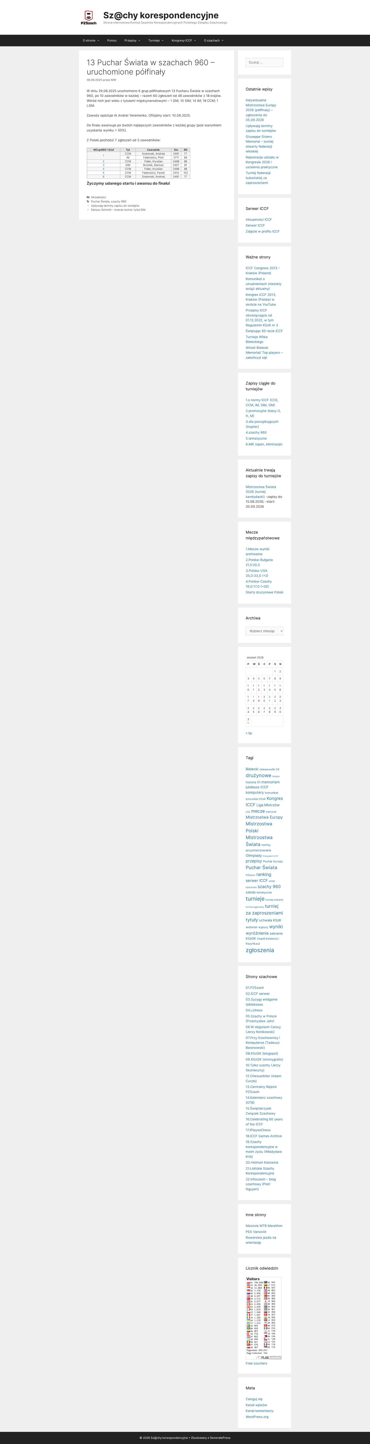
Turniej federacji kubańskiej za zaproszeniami (258, 178)
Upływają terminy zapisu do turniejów (115, 205)
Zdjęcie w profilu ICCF (263, 231)
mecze (258, 811)
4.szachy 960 (256, 432)
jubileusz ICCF (257, 787)
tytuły (252, 920)
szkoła (251, 892)
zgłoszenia (260, 950)
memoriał (271, 811)
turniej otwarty (274, 899)
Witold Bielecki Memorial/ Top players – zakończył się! (264, 353)
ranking (263, 874)
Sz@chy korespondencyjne (161, 15)
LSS (248, 811)
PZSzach (250, 875)
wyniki (276, 926)
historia (251, 782)
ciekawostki (267, 769)
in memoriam (268, 782)
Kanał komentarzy (259, 1411)
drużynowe (258, 775)
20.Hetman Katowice (262, 1162)
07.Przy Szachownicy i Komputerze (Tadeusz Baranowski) (263, 1043)
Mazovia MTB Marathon (264, 1226)
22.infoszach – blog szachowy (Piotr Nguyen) (261, 1184)
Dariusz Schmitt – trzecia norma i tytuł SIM (118, 209)
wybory (263, 927)
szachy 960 (118, 201)
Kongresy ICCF (182, 40)
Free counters (256, 1363)
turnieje (255, 898)
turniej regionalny (255, 907)
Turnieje (154, 40)
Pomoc (112, 40)
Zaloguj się (254, 1399)
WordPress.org (257, 1417)
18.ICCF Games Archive (264, 1136)
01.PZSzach (255, 988)
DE (277, 769)
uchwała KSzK (270, 920)
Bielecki (252, 769)
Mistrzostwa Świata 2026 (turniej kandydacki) (261, 492)
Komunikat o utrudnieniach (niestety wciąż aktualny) (263, 284)
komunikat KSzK (256, 798)
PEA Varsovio (256, 1232)
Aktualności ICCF (259, 220)
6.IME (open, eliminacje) (264, 444)
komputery (255, 792)
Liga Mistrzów (268, 805)
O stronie (89, 40)
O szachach (212, 40)
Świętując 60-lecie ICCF (264, 331)
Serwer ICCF (255, 225)
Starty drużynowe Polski (264, 592)
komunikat (271, 792)
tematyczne (264, 892)
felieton (276, 776)
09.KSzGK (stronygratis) (264, 1059)
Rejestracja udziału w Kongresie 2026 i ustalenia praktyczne (262, 162)
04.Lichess (254, 1010)
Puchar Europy (273, 861)
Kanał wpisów (256, 1405)
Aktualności (98, 197)
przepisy (254, 861)
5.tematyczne (256, 438)
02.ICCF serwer (258, 994)
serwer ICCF (257, 880)
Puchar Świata (100, 201)
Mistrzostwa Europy (264, 817)
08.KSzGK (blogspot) (262, 1053)
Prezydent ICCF (270, 856)
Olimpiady (254, 856)
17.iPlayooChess (258, 1130)
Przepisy (130, 40)
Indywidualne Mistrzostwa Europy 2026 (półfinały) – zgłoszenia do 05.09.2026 (261, 110)
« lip (249, 733)
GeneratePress (220, 1438)
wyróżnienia (257, 933)
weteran (251, 927)
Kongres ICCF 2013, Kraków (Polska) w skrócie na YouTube (261, 299)
